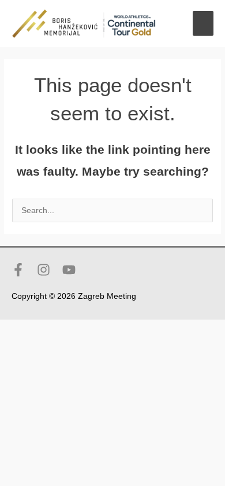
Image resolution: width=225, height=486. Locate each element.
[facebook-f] (23, 269)
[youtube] (71, 269)
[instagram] (48, 269)
